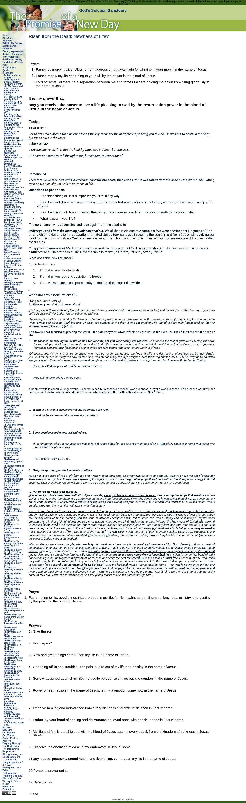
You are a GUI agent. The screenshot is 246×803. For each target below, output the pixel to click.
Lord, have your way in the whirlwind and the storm (13, 333)
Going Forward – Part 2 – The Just (12, 236)
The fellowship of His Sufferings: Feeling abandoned (13, 476)
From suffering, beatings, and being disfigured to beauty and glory (14, 203)
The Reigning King (13, 658)
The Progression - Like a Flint (13, 642)
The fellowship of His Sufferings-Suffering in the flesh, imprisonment (12, 494)
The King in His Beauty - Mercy (12, 81)
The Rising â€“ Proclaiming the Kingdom (12, 675)
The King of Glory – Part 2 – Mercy (13, 555)
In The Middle (10, 289)
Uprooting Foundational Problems (10, 703)
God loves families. (13, 228)
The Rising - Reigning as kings (13, 670)
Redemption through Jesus (11, 391)
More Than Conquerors (10, 342)
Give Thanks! (10, 226)
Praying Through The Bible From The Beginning (11, 746)
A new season (11, 88)
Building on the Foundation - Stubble (11, 133)
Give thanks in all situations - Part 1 (13, 219)
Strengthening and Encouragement (12, 755)
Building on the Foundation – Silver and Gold (14, 127)
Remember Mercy (13, 395)
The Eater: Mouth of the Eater (14, 467)
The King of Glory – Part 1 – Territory (13, 551)
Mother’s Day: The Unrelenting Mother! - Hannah (13, 347)
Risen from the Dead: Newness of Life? (13, 401)
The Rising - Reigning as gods (13, 665)
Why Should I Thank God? (14, 724)
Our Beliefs (8, 732)
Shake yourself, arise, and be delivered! (12, 407)
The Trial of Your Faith (12, 685)
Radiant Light (10, 371)
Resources (8, 786)
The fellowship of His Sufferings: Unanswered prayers (12, 484)
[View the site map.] (9, 794)
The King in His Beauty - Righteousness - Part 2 (12, 536)
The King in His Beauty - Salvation (13, 542)
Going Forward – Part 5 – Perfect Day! (12, 254)
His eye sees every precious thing (14, 270)
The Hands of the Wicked (12, 506)
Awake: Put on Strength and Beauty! (11, 92)
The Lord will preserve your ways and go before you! (14, 609)
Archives (7, 40)
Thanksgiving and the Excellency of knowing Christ (13, 451)
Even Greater (11, 168)
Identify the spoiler (13, 282)
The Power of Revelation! (10, 629)
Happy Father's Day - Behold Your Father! (13, 265)
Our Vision (8, 735)
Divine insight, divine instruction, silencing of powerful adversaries (13, 159)
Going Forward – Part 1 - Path (12, 232)
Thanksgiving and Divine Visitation (13, 434)
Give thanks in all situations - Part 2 (13, 223)
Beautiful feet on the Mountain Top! (13, 102)
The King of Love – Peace (13, 575)
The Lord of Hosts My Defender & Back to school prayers (13, 596)
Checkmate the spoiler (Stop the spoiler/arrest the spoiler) (13, 145)
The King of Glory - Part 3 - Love (13, 560)
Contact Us (8, 789)
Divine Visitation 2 (13, 166)
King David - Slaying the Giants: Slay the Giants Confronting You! (13, 322)
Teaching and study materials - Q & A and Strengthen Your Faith (12, 765)
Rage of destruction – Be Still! (14, 374)
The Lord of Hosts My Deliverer (13, 603)
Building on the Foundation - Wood (13, 139)
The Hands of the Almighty (12, 501)
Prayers (6, 740)
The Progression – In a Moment (13, 637)
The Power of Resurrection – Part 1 (14, 623)
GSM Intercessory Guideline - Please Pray (12, 62)
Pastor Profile (10, 738)
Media (5, 784)
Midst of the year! (13, 338)
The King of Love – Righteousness (13, 579)
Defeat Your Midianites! (10, 152)
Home (5, 35)
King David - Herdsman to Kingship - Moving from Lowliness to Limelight (13, 312)
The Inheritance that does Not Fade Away (13, 511)
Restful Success (12, 397)
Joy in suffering (12, 300)
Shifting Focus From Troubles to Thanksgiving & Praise (12, 415)
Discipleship (9, 46)
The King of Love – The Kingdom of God (13, 584)
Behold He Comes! (12, 43)
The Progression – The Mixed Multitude (13, 647)
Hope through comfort (11, 279)
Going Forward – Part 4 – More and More (13, 248)
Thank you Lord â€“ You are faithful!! (14, 430)
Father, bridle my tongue (12, 76)
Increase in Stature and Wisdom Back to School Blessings (13, 294)
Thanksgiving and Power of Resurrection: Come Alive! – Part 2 (13, 442)
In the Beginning (12, 285)
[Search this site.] (4, 794)
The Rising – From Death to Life (13, 661)
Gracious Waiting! (13, 261)
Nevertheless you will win (13, 357)
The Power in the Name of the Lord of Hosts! (14, 617)
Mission (6, 727)
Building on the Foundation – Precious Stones (12, 120)
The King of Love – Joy (13, 570)
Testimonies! (9, 773)
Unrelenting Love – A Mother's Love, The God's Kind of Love (13, 695)
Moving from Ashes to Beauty (14, 352)
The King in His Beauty (11, 521)
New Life (7, 730)
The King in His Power (11, 547)
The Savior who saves (12, 680)
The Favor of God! (13, 472)
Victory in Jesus (12, 714)
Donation (7, 48)
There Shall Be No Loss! (13, 689)
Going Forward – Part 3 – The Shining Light (12, 241)
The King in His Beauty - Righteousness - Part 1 (12, 527)
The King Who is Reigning (12, 590)
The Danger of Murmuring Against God (14, 461)
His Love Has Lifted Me (14, 275)
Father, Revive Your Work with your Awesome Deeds (14, 189)
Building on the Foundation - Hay (12, 115)
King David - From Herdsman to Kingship (13, 304)
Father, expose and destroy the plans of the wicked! (12, 54)
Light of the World (13, 328)
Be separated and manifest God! (13, 98)
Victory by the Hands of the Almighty (11, 709)
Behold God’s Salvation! (11, 106)
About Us (7, 37)
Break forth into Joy (12, 111)
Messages (7, 73)
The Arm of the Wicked (11, 456)
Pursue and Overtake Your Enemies (11, 366)
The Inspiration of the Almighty (13, 516)
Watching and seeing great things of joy (14, 718)
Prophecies (8, 751)
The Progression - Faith (13, 633)
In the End (9, 287)
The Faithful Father (13, 470)
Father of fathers (12, 170)
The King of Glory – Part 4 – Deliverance (13, 565)
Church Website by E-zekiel (123, 799)
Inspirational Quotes (9, 69)
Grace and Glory (12, 259)
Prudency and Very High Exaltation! (13, 361)
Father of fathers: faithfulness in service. (13, 174)
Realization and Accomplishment (12, 378)
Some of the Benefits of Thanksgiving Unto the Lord (13, 423)
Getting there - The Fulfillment (13, 214)
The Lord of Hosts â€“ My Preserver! (13, 85)
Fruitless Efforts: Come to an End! (12, 210)
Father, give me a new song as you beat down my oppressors (12, 182)
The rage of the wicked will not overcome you (11, 653)
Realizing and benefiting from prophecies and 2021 (12, 385)
